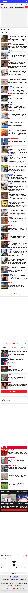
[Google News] (25, 343)
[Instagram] (6, 343)
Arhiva (25, 583)
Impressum (12, 583)
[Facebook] (2, 343)
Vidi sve (14, 510)
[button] (26, 556)
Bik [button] (4, 558)
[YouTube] (14, 343)
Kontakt (7, 583)
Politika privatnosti (10, 585)
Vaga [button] (19, 558)
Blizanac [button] (7, 558)
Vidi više (14, 573)
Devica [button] (15, 558)
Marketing (3, 583)
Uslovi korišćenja (18, 585)
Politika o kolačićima (19, 583)
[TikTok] (18, 343)
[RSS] (22, 343)
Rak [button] (10, 558)
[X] (10, 343)
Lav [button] (12, 558)
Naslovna (3, 29)
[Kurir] (4, 2)
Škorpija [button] (22, 558)
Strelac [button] (25, 558)
